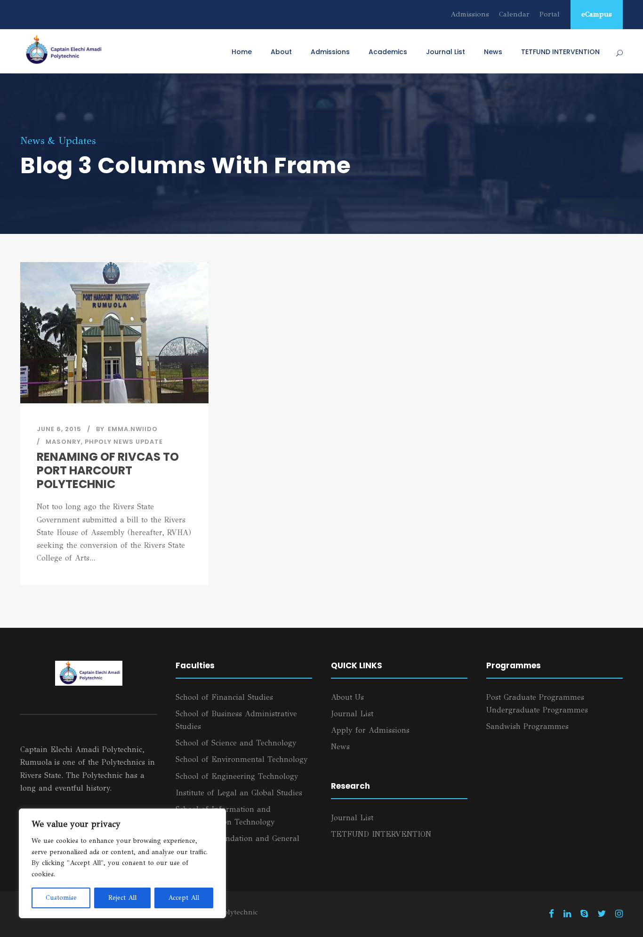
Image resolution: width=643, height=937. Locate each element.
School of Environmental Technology (242, 759)
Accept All (183, 898)
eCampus (596, 14)
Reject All (122, 898)
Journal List (445, 51)
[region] (122, 863)
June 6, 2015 (59, 428)
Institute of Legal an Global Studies (239, 792)
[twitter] (601, 913)
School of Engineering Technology (237, 776)
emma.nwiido (133, 428)
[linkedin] (567, 913)
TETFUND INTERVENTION (560, 51)
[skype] (584, 913)
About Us (347, 697)
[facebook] (551, 913)
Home (242, 51)
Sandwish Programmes (527, 726)
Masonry (63, 441)
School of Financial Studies (224, 697)
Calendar (514, 14)
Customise (61, 898)
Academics (388, 51)
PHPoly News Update (124, 441)
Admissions (469, 14)
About (281, 51)
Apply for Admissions (370, 730)
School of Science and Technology (236, 742)
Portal (549, 14)
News (493, 51)
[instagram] (619, 913)
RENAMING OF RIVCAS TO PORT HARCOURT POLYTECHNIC (108, 470)
